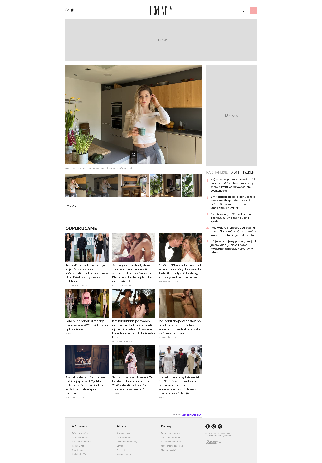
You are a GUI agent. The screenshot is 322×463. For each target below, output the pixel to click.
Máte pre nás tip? (168, 450)
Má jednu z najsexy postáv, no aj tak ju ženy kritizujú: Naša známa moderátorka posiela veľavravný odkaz (233, 247)
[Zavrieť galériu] (253, 10)
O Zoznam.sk (79, 426)
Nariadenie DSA (79, 454)
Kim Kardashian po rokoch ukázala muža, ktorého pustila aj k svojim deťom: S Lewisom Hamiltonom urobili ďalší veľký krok (232, 202)
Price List (121, 450)
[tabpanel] (231, 216)
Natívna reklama (124, 454)
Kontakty (166, 426)
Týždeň (248, 172)
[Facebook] (207, 426)
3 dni (235, 172)
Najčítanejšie (217, 172)
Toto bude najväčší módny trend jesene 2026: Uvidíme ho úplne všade (231, 217)
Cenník (120, 445)
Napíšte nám (78, 450)
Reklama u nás (123, 433)
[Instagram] (213, 426)
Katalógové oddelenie (171, 441)
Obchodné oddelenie (170, 437)
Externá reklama (124, 437)
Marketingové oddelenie (172, 445)
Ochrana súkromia (80, 437)
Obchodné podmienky (127, 441)
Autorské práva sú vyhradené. (218, 435)
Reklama (121, 426)
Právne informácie (80, 433)
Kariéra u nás (78, 445)
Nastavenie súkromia (81, 441)
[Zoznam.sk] (214, 443)
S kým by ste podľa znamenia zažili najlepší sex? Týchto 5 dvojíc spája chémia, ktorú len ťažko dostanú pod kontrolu (232, 185)
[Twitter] (220, 426)
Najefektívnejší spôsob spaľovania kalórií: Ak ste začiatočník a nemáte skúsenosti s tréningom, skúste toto (233, 231)
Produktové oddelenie (171, 433)
